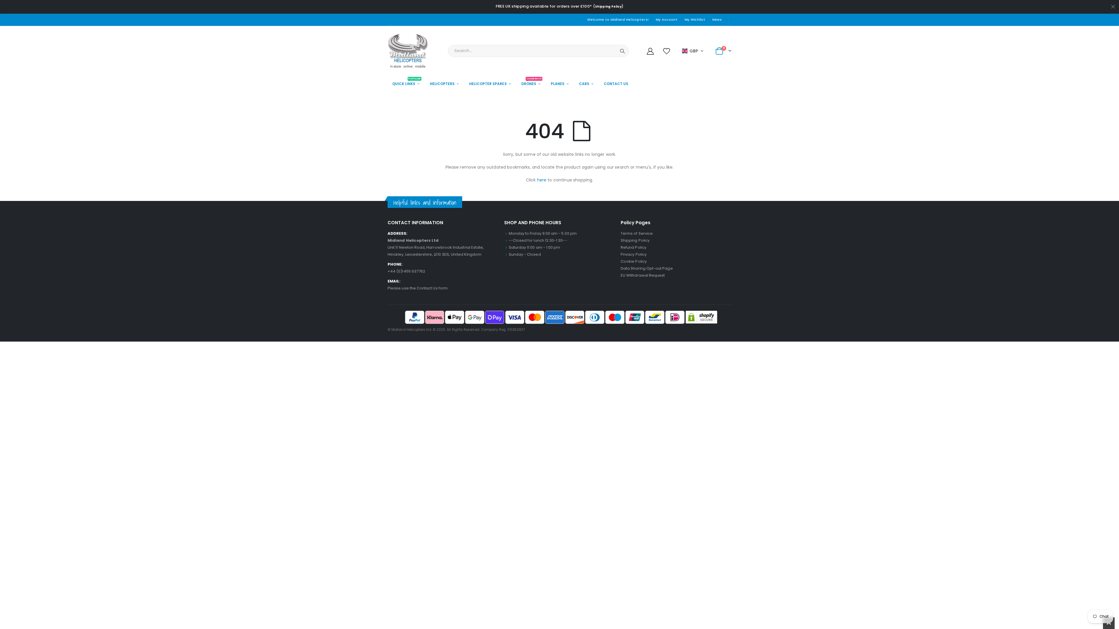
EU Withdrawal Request (643, 275)
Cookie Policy (634, 261)
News (717, 19)
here (542, 180)
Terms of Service (637, 233)
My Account (667, 19)
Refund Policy (633, 247)
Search (622, 51)
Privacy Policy (634, 254)
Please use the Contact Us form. (418, 288)
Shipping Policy (608, 6)
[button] (693, 51)
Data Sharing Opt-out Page (647, 268)
